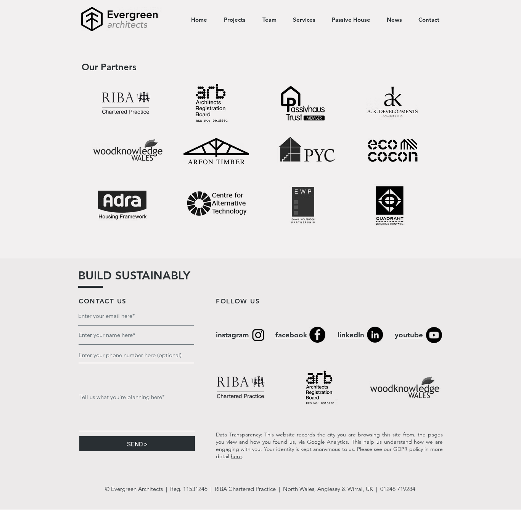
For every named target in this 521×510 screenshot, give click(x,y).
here (236, 456)
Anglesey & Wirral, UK (346, 488)
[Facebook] (317, 335)
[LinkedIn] (375, 335)
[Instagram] (258, 335)
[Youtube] (434, 335)
